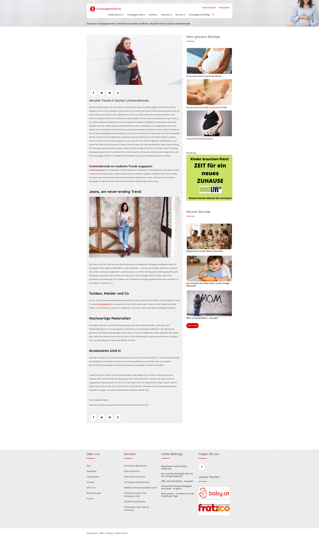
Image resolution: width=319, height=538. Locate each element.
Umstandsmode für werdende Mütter (204, 76)
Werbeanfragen (94, 493)
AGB (101, 533)
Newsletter (224, 7)
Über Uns (91, 487)
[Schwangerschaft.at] (105, 7)
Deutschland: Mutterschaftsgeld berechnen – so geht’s (176, 487)
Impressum (92, 533)
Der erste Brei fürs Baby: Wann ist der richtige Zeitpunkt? (207, 284)
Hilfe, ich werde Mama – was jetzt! (202, 318)
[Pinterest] (110, 93)
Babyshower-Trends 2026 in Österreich (204, 251)
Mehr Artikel (192, 325)
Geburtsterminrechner (135, 476)
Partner (90, 498)
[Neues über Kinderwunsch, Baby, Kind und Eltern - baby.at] (214, 498)
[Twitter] (101, 93)
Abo (88, 465)
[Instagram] (118, 93)
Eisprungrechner (132, 471)
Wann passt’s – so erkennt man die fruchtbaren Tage (177, 494)
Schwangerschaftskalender (136, 482)
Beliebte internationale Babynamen (140, 487)
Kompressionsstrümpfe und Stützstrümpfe (206, 107)
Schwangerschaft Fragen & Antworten (136, 508)
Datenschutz (121, 533)
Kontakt (90, 482)
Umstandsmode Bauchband (199, 138)
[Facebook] (93, 93)
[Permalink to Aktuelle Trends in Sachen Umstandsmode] (135, 83)
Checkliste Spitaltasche (134, 501)
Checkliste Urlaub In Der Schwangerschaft (135, 494)
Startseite (91, 23)
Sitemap (109, 533)
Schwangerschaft (106, 23)
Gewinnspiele (209, 7)
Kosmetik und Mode (138, 23)
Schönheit (121, 23)
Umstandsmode (96, 170)
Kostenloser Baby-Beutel (135, 465)
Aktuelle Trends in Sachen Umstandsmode (170, 23)
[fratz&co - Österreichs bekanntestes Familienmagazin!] (214, 514)
